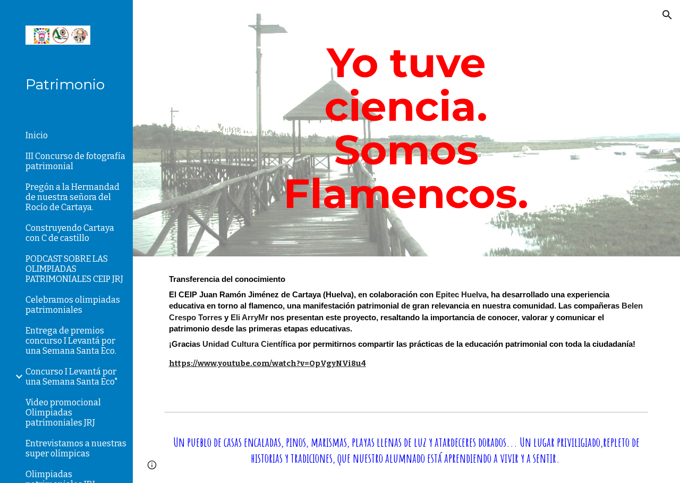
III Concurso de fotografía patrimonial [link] (75, 161)
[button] (667, 15)
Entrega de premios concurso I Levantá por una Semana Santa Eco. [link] (71, 341)
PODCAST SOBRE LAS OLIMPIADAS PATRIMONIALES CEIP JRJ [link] (74, 269)
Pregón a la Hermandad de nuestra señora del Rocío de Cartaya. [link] (73, 197)
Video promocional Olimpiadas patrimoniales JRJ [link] (63, 412)
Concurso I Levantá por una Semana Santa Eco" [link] (71, 377)
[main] (406, 128)
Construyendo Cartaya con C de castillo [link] (70, 233)
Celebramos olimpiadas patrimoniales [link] (73, 305)
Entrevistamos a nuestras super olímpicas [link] (76, 448)
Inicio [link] (37, 135)
